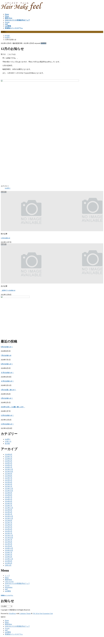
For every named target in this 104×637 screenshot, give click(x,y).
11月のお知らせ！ (7, 424)
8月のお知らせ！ (7, 347)
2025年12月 (9, 469)
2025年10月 (9, 471)
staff (6, 589)
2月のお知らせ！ (7, 398)
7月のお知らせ (6, 355)
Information (8, 587)
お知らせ (8, 441)
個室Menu (8, 579)
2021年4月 (8, 546)
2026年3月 (8, 463)
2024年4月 (8, 501)
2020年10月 (9, 550)
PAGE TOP (100, 616)
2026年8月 (8, 454)
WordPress (12, 613)
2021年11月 (9, 535)
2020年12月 (9, 548)
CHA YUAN (9, 581)
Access (7, 585)
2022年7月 (8, 523)
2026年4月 (8, 461)
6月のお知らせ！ (7, 364)
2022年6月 (8, 525)
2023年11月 (9, 508)
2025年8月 (8, 476)
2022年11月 (9, 518)
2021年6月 (8, 542)
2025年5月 (8, 480)
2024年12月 (9, 488)
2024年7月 (8, 497)
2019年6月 (8, 563)
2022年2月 (8, 531)
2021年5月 (8, 544)
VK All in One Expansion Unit (43, 613)
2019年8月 (8, 561)
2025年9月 (8, 474)
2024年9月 (8, 493)
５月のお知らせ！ (7, 372)
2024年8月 (8, 495)
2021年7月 (8, 540)
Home (7, 620)
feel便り (43, 43)
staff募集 (8, 591)
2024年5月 (8, 499)
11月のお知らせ (5, 238)
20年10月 (8, 565)
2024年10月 (9, 491)
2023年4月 (8, 512)
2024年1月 (8, 505)
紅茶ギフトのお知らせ (8, 290)
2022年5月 (8, 527)
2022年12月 (9, 516)
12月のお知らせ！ (7, 415)
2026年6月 (8, 459)
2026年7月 (8, 456)
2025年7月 (8, 478)
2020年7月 (8, 552)
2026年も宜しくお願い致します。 (13, 407)
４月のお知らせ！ (7, 381)
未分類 (7, 443)
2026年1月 (8, 467)
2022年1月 (8, 533)
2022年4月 (8, 529)
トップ (7, 575)
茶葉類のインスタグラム (7, 595)
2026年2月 (8, 465)
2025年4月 (8, 482)
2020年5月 (8, 555)
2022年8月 (8, 520)
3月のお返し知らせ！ (8, 390)
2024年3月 (8, 503)
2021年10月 (9, 537)
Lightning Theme (25, 613)
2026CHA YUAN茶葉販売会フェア (17, 583)
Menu (7, 577)
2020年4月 (8, 557)
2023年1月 (8, 514)
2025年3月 (8, 484)
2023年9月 (8, 510)
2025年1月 (8, 486)
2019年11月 (9, 559)
